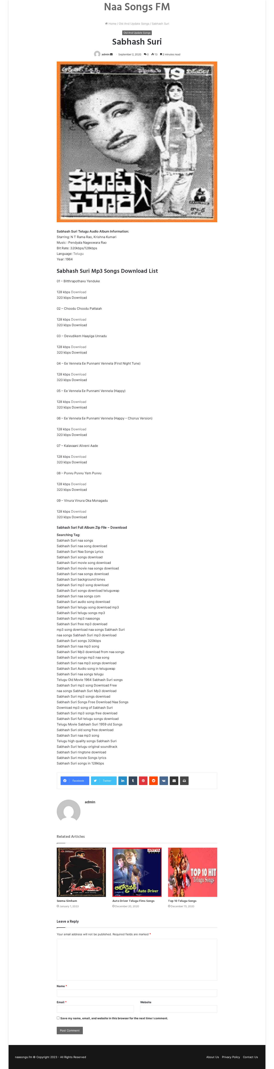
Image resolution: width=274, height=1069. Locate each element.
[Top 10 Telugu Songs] (192, 872)
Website (145, 1002)
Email (62, 1002)
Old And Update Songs (134, 23)
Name (62, 986)
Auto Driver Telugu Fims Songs (133, 901)
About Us (212, 1057)
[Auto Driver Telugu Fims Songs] (137, 872)
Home (112, 23)
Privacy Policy (231, 1057)
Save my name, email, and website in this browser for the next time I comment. (114, 1018)
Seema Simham (67, 901)
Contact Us (250, 1057)
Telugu (78, 254)
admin (105, 54)
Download (78, 292)
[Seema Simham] (81, 872)
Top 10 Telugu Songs (182, 901)
